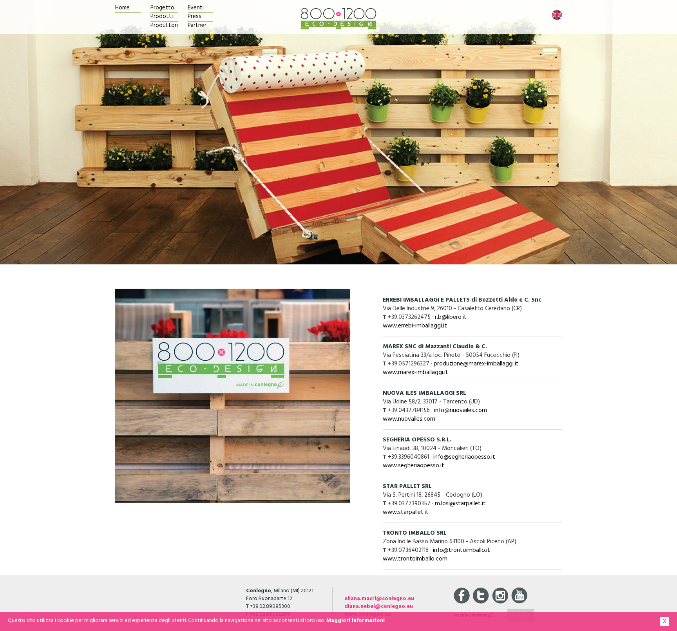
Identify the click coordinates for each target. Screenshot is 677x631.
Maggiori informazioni (355, 620)
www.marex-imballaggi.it (415, 372)
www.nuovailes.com (409, 419)
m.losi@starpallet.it (460, 503)
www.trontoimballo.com (415, 559)
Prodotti (161, 17)
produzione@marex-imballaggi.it (476, 364)
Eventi (196, 8)
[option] (338, 132)
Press (194, 17)
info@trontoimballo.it (461, 550)
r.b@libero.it (451, 317)
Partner (197, 26)
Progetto (162, 8)
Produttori (164, 26)
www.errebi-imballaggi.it (415, 326)
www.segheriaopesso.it (413, 465)
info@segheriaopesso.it (464, 457)
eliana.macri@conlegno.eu (379, 598)
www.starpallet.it (406, 512)
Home (122, 8)
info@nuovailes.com (460, 410)
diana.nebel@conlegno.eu (378, 606)
